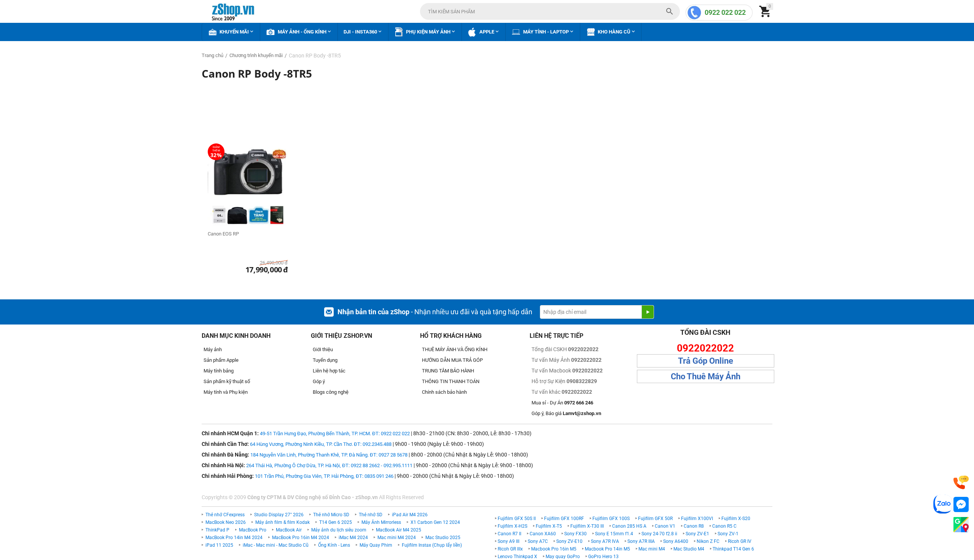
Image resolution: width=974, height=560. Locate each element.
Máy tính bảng (219, 371)
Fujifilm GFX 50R (655, 518)
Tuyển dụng (325, 360)
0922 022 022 (725, 12)
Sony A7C (538, 541)
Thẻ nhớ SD (370, 514)
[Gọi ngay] (961, 482)
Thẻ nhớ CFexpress (225, 514)
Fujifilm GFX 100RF (564, 518)
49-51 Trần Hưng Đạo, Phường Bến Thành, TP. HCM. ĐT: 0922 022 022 (335, 433)
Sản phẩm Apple (221, 360)
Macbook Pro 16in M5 (553, 549)
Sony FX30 (575, 533)
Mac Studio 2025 (442, 537)
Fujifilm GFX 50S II (517, 518)
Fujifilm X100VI (697, 518)
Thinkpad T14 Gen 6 (733, 549)
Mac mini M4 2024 (396, 537)
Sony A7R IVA (605, 541)
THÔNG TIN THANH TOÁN (450, 381)
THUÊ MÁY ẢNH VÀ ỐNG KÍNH (454, 349)
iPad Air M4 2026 (410, 514)
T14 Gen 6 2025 (335, 522)
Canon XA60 (543, 533)
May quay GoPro (563, 556)
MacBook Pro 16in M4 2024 (300, 537)
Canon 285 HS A (629, 526)
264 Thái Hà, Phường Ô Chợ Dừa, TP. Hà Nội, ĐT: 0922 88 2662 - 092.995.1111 (329, 465)
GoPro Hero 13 (603, 556)
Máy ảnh (213, 349)
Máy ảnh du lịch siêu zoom (338, 530)
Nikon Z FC (708, 541)
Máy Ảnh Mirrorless (381, 522)
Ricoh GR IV (739, 541)
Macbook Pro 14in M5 (607, 549)
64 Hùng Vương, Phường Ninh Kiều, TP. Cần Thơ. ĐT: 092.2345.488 (321, 444)
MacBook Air (289, 530)
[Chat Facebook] (961, 505)
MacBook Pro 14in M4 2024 (234, 537)
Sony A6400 (675, 541)
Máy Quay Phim (376, 545)
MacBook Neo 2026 (225, 522)
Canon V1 (665, 526)
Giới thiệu (323, 349)
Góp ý (319, 381)
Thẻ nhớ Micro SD (331, 514)
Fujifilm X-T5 (549, 526)
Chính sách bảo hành (444, 392)
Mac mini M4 (651, 549)
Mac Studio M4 (688, 549)
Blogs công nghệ (331, 392)
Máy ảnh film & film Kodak (282, 522)
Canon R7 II (509, 533)
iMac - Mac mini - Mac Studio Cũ (276, 545)
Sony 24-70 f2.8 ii (659, 533)
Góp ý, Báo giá (566, 413)
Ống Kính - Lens (334, 545)
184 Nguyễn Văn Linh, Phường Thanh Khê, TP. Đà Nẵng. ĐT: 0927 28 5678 (328, 455)
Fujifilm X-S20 (735, 518)
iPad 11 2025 (219, 545)
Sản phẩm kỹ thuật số (227, 381)
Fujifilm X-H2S (512, 526)
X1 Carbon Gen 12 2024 (435, 522)
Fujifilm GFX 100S (611, 518)
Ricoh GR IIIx (510, 549)
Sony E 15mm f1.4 (614, 533)
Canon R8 (694, 526)
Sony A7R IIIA (641, 541)
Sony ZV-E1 (697, 533)
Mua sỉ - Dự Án (562, 403)
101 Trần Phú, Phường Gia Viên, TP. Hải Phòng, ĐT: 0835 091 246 (324, 476)
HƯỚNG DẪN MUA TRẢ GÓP (452, 360)
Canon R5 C (724, 526)
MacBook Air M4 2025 (398, 530)
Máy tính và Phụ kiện (226, 392)
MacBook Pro (252, 530)
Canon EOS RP (223, 234)
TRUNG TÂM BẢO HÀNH (448, 371)
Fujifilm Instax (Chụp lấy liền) (432, 545)
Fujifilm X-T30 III (587, 526)
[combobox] (550, 11)
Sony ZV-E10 (569, 541)
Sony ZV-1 (728, 533)
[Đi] (647, 311)
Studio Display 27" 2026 (279, 514)
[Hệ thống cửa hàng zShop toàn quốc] (961, 525)
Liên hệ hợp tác (329, 371)
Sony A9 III (508, 541)
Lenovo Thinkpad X (517, 556)
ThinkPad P (217, 530)
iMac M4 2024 (353, 537)
